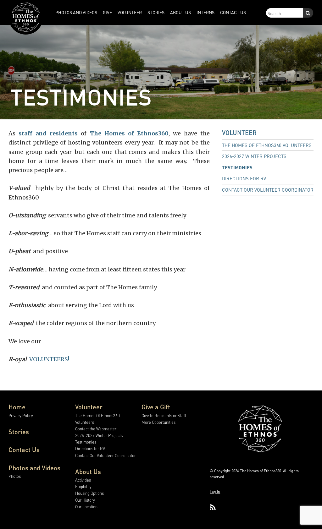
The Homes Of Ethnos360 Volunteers (267, 145)
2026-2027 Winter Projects (254, 156)
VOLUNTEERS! (49, 359)
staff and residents (48, 133)
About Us (88, 471)
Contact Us (24, 449)
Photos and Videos (34, 468)
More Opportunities (158, 422)
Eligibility (83, 486)
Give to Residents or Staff (164, 415)
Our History (85, 500)
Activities (83, 480)
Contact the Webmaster (95, 428)
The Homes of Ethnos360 (129, 133)
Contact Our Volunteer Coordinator (268, 190)
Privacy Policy (20, 415)
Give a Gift (156, 407)
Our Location (86, 506)
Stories (18, 432)
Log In (215, 491)
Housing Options (89, 493)
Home (16, 407)
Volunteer (239, 132)
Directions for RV (244, 178)
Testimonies (237, 167)
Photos (14, 476)
